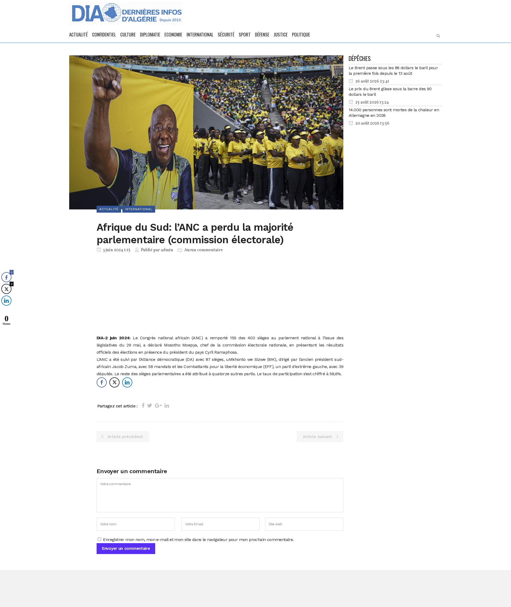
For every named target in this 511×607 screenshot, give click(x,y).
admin (167, 250)
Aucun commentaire (203, 250)
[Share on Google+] (158, 405)
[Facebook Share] (102, 382)
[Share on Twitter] (149, 405)
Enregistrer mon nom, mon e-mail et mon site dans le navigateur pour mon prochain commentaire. (198, 539)
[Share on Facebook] (143, 405)
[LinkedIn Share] (127, 382)
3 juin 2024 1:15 (116, 250)
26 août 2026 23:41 (372, 81)
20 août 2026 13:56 (372, 123)
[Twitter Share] (114, 382)
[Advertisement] (220, 295)
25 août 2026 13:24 (372, 102)
